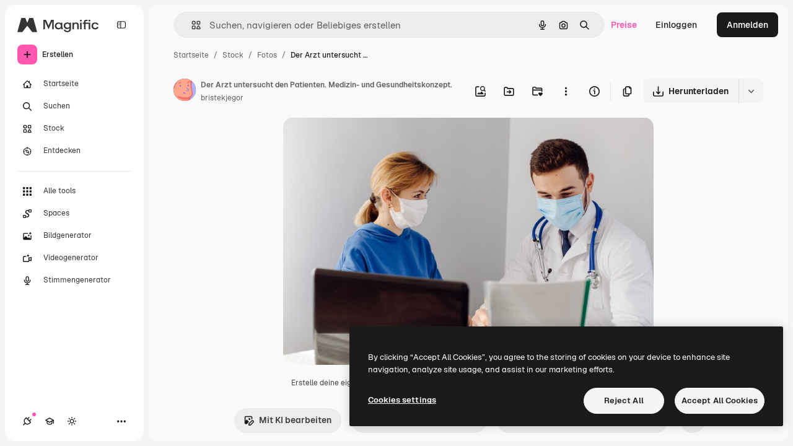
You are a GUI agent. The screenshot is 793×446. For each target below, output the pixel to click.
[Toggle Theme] (72, 421)
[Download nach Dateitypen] (750, 91)
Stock (232, 55)
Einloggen (676, 24)
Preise (624, 24)
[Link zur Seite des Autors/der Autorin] (184, 92)
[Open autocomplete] (191, 25)
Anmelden (747, 24)
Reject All (624, 400)
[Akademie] (49, 421)
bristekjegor (222, 98)
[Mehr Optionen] (565, 91)
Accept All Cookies (719, 400)
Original (362, 141)
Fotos (267, 55)
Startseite (191, 55)
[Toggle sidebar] (121, 25)
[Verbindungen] (27, 421)
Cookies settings (402, 400)
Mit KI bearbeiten (295, 420)
